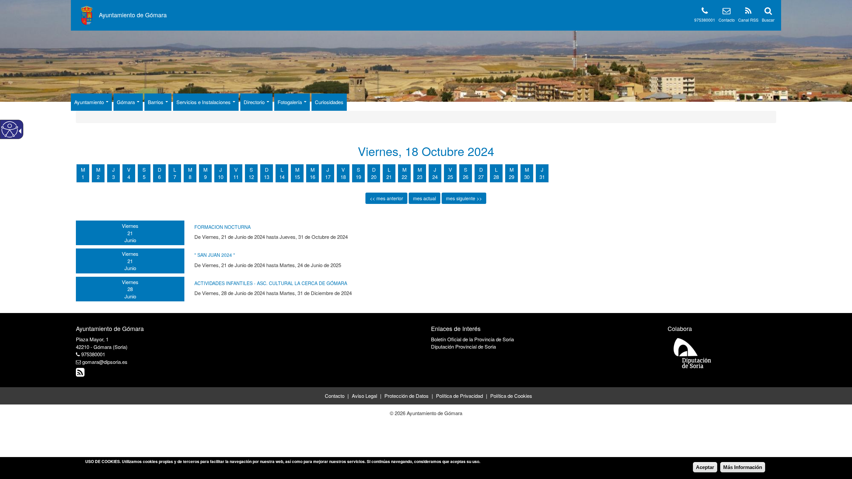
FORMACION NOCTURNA (222, 227)
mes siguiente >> (464, 198)
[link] (81, 373)
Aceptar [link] (705, 467)
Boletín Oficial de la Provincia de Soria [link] (472, 339)
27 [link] (481, 176)
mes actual (424, 198)
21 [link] (389, 176)
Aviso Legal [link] (364, 395)
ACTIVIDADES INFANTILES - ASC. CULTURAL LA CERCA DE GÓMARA (270, 283)
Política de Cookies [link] (511, 395)
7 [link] (174, 176)
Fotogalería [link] (290, 101)
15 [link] (297, 176)
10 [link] (220, 176)
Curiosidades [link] (329, 101)
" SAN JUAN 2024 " (214, 254)
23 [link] (419, 176)
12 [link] (251, 176)
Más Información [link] (742, 467)
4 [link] (128, 176)
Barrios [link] (156, 101)
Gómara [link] (126, 101)
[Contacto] (727, 12)
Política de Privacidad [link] (459, 395)
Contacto (727, 20)
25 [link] (450, 176)
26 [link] (465, 176)
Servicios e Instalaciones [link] (204, 101)
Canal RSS (748, 20)
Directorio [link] (255, 101)
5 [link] (144, 176)
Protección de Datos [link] (406, 395)
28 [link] (496, 176)
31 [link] (542, 176)
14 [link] (282, 176)
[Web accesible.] (9, 129)
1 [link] (83, 176)
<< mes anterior (386, 198)
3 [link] (113, 176)
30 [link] (527, 176)
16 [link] (312, 176)
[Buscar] (768, 12)
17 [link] (327, 176)
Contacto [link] (334, 395)
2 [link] (98, 176)
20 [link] (373, 176)
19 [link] (358, 176)
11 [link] (236, 176)
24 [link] (435, 176)
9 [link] (205, 176)
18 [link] (343, 176)
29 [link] (511, 176)
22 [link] (404, 176)
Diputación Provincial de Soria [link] (463, 346)
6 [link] (159, 176)
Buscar (768, 20)
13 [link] (266, 176)
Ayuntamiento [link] (89, 101)
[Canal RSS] (748, 12)
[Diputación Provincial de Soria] (693, 352)
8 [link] (190, 176)
